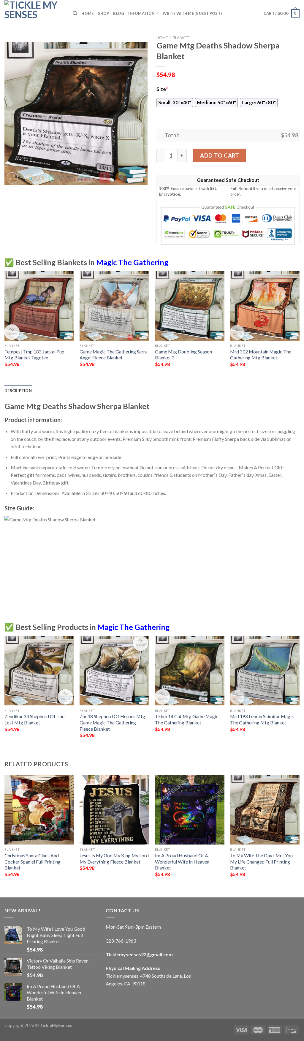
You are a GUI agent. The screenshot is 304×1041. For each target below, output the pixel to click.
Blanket (181, 37)
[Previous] (4, 327)
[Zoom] (12, 178)
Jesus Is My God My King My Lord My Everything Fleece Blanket (114, 858)
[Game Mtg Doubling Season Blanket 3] (189, 306)
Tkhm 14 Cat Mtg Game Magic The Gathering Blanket (186, 719)
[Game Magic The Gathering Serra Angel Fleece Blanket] (114, 306)
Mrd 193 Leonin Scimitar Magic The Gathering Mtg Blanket (262, 719)
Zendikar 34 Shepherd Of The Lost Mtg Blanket (34, 719)
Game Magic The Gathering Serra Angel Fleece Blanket (114, 355)
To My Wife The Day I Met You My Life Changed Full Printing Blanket (261, 861)
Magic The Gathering (132, 262)
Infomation (141, 13)
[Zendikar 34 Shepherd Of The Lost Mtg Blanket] (39, 670)
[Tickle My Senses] (34, 13)
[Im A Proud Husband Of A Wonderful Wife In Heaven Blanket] (189, 810)
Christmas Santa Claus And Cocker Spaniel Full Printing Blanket (32, 861)
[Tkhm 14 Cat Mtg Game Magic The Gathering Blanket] (189, 670)
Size (162, 89)
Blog (118, 13)
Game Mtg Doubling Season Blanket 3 (183, 355)
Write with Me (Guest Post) (192, 13)
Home (87, 13)
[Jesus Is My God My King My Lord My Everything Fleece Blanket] (114, 810)
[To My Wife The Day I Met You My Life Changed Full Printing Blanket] (265, 810)
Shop (103, 13)
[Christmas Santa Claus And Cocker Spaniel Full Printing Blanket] (39, 810)
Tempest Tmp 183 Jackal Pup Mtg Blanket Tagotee (34, 355)
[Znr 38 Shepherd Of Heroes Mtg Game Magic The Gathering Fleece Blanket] (114, 670)
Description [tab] (18, 390)
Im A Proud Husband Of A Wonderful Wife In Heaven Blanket (182, 861)
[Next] (299, 327)
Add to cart (219, 155)
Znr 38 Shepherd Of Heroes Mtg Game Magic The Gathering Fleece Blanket (112, 722)
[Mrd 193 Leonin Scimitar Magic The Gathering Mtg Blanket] (265, 670)
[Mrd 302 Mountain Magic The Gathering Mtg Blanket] (265, 306)
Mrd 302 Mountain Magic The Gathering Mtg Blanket (260, 355)
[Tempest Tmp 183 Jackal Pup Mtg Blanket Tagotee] (39, 306)
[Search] (75, 13)
